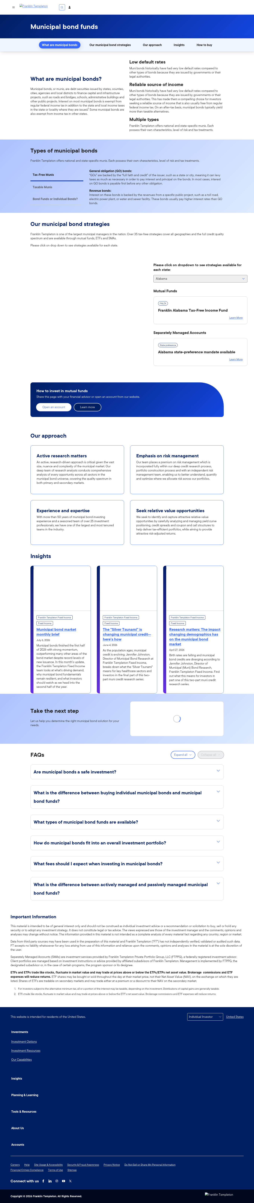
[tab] (56, 175)
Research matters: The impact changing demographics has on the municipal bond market (194, 636)
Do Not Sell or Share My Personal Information (150, 1165)
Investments (19, 1032)
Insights (179, 45)
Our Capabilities (21, 1059)
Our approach (152, 45)
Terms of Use (55, 1170)
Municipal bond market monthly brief (56, 632)
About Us (17, 1128)
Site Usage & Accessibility (48, 1165)
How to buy (204, 45)
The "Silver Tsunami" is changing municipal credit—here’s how (127, 634)
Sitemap (72, 1170)
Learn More (236, 317)
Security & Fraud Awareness (83, 1165)
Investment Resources (25, 1050)
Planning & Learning (24, 1095)
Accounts (17, 1144)
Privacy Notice (112, 1165)
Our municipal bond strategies (110, 45)
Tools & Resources (23, 1111)
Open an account (53, 407)
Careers (15, 1165)
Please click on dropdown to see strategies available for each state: (197, 267)
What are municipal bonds (59, 45)
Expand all (180, 755)
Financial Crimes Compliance (27, 1170)
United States (235, 1017)
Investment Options (24, 1041)
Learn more (87, 407)
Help (27, 1165)
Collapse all (208, 755)
